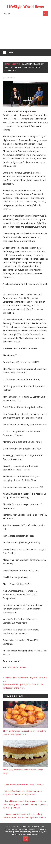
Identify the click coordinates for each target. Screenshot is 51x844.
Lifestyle (16, 64)
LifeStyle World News (25, 7)
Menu (10, 52)
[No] (47, 833)
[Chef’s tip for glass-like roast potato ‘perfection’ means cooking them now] (25, 727)
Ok (25, 839)
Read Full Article (18, 667)
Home (7, 64)
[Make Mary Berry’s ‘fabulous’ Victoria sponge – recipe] (25, 766)
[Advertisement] (25, 34)
